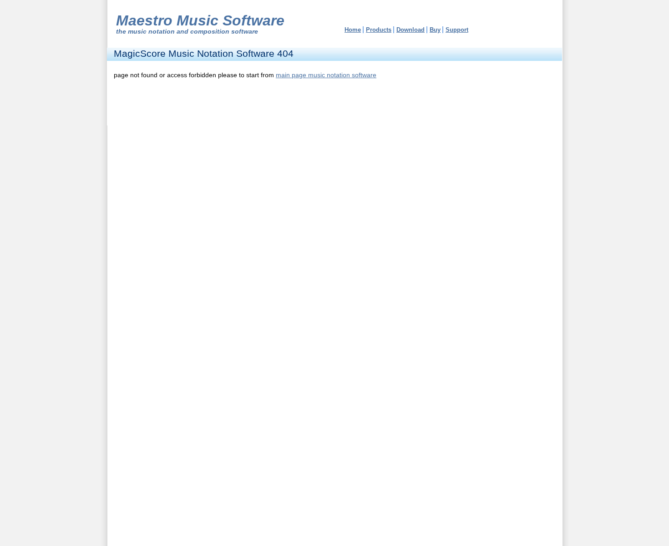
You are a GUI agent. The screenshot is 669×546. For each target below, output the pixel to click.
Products (378, 29)
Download (410, 29)
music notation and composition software (193, 31)
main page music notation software (326, 75)
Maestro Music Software (200, 20)
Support (457, 29)
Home (353, 29)
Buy (435, 29)
